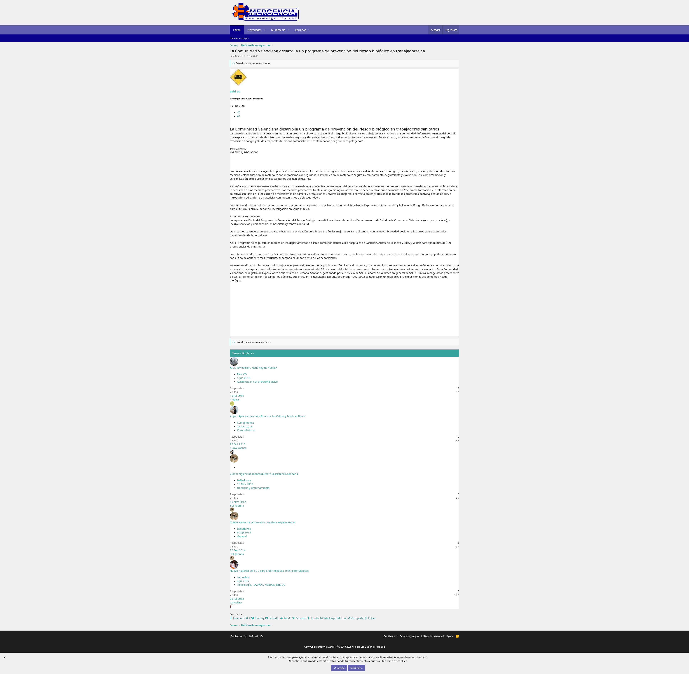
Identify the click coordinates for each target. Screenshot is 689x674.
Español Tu (258, 636)
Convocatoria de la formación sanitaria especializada (262, 522)
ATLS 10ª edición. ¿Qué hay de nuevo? (253, 367)
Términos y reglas (409, 636)
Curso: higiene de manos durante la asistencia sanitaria (264, 473)
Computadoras (246, 430)
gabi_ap (237, 56)
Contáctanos (390, 636)
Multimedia (278, 30)
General (242, 536)
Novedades (254, 30)
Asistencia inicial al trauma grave (257, 381)
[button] (265, 29)
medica (234, 399)
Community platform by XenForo (334, 646)
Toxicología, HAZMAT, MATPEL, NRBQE (261, 584)
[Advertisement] (344, 311)
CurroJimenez (245, 422)
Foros (236, 30)
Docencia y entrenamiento (253, 487)
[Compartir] (238, 112)
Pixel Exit (380, 646)
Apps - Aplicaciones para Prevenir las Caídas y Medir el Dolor (267, 416)
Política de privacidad (432, 636)
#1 (238, 116)
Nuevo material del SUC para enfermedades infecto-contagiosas (269, 570)
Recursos (300, 30)
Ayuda (450, 636)
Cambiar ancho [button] (238, 636)
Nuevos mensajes (239, 38)
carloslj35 (236, 602)
